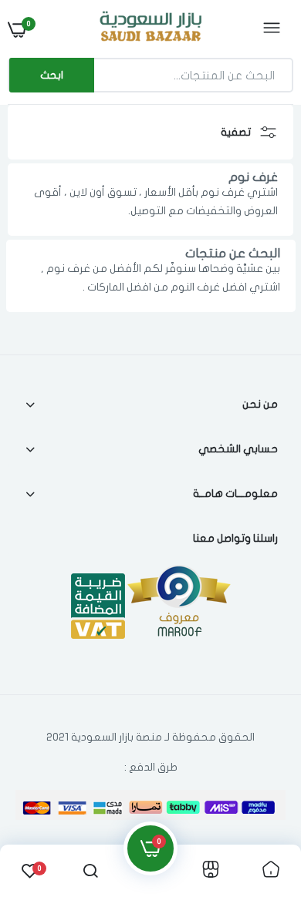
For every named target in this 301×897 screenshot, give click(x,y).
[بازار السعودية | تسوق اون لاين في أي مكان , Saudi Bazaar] (149, 29)
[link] (42, 800)
